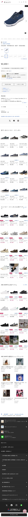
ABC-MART (5, 42)
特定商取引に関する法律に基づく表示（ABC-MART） (10, 116)
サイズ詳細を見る (24, 58)
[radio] (6, 51)
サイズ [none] (2, 56)
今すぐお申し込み (9, 78)
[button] (14, 21)
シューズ (11, 414)
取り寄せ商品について (7, 89)
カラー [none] (2, 49)
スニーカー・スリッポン (19, 414)
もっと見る (24, 102)
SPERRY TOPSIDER (6, 43)
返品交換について (6, 91)
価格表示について (6, 88)
